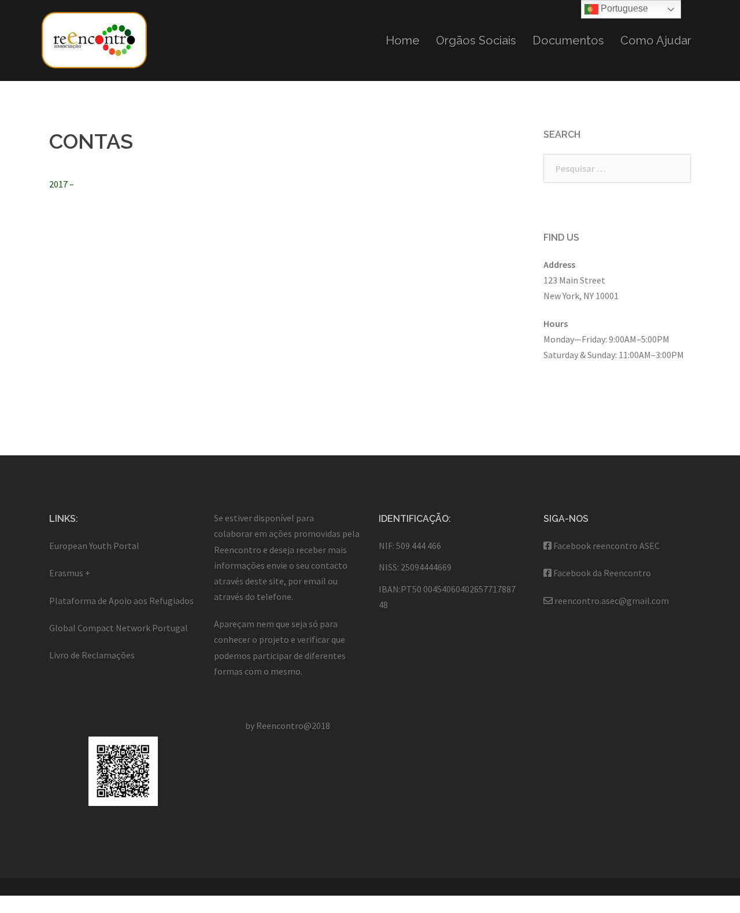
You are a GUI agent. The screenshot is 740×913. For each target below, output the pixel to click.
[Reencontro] (94, 39)
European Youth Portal (94, 545)
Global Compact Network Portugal (118, 628)
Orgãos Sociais (476, 40)
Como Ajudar (655, 40)
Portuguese (623, 8)
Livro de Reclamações (92, 655)
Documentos (568, 40)
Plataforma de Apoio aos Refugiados (121, 600)
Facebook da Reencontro (602, 573)
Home (403, 40)
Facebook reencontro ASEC (606, 545)
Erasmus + (69, 573)
